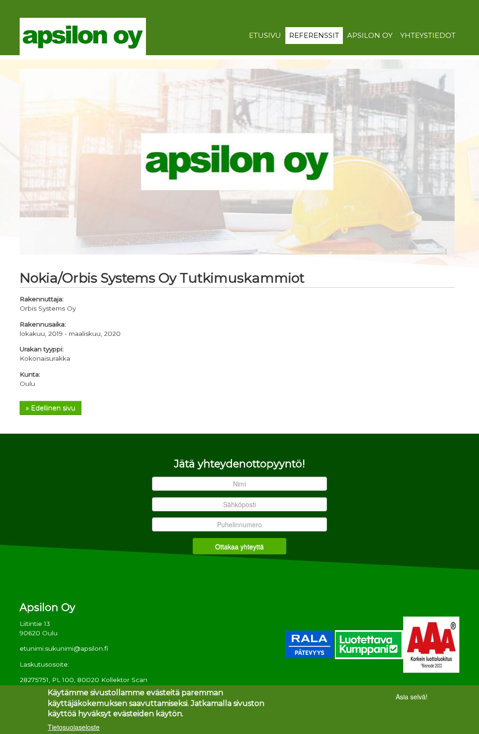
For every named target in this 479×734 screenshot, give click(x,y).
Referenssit (314, 35)
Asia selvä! (412, 696)
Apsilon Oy (369, 35)
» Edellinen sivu (50, 408)
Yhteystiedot (428, 35)
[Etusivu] (83, 36)
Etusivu (265, 35)
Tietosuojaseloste (74, 727)
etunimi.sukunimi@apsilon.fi (64, 648)
